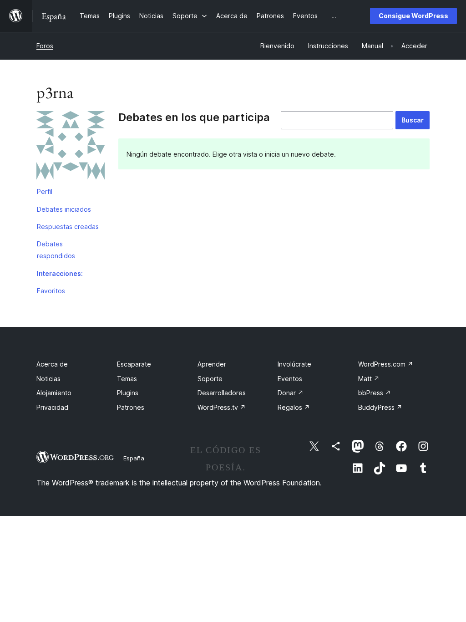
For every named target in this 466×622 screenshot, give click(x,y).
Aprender (212, 364)
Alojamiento (53, 393)
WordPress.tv (222, 407)
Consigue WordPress (413, 16)
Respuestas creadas (68, 226)
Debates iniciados (64, 209)
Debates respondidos (56, 250)
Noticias (48, 378)
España (133, 458)
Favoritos (51, 291)
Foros (44, 46)
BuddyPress (380, 407)
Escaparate (134, 364)
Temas (127, 378)
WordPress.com (385, 364)
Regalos (294, 407)
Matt (369, 378)
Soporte (210, 378)
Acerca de (52, 364)
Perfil (44, 191)
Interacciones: (60, 273)
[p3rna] (70, 147)
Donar (291, 393)
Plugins (127, 393)
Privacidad (52, 407)
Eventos (290, 378)
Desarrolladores (222, 393)
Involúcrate (294, 364)
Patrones (130, 407)
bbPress (374, 393)
